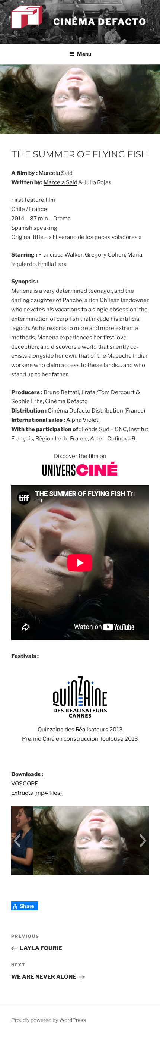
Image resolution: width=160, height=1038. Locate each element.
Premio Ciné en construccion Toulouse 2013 (80, 739)
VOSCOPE (24, 783)
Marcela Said (56, 173)
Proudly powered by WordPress (48, 1020)
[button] (16, 840)
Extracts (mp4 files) (36, 793)
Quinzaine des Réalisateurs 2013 (80, 729)
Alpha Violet (82, 420)
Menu (84, 54)
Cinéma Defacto (100, 21)
